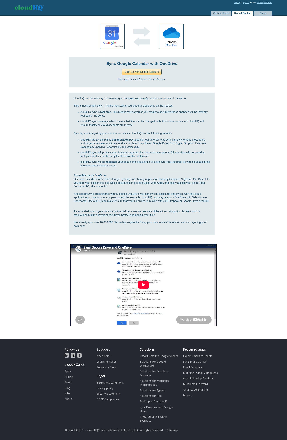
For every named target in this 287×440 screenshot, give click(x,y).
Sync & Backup (242, 13)
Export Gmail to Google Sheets (159, 356)
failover (144, 156)
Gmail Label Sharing (195, 389)
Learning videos (107, 361)
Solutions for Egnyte (152, 390)
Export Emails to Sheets (197, 356)
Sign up (246, 3)
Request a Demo (107, 367)
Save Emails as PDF (195, 361)
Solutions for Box (151, 396)
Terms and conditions (110, 382)
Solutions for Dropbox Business (154, 373)
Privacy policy (105, 388)
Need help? (104, 356)
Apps (68, 371)
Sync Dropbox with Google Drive (156, 409)
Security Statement (108, 393)
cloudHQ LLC (131, 430)
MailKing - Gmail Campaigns (200, 373)
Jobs (67, 393)
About (68, 399)
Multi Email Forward (195, 384)
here (125, 79)
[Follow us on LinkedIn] (67, 356)
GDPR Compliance (108, 399)
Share (263, 13)
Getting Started (221, 13)
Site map (172, 430)
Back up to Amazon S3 (154, 401)
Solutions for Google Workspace (153, 363)
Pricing (237, 3)
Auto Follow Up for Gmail (198, 378)
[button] (142, 72)
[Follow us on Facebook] (79, 356)
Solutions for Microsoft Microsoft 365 (154, 383)
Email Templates (193, 367)
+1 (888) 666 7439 (264, 3)
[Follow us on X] (73, 356)
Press (68, 382)
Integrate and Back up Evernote (154, 418)
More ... (187, 395)
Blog (67, 388)
